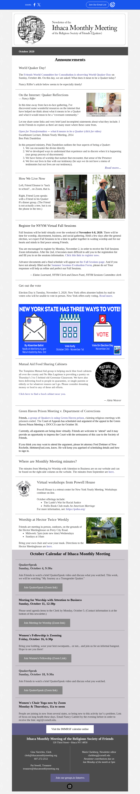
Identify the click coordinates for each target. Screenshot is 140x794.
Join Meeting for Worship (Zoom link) (44, 622)
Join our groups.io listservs (70, 777)
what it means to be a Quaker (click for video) (75, 131)
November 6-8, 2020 (90, 232)
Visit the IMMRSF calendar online (70, 729)
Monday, (61, 248)
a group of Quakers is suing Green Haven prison (56, 417)
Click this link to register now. (82, 255)
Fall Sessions (67, 225)
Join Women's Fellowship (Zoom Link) (45, 658)
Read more (105, 295)
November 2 (72, 248)
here (111, 471)
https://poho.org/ (75, 509)
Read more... (113, 167)
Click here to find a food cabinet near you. (42, 394)
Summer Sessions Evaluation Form (71, 265)
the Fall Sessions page (92, 261)
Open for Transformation (33, 131)
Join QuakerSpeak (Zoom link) (40, 587)
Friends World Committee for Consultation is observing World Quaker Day (68, 74)
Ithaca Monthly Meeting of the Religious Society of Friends (70, 739)
